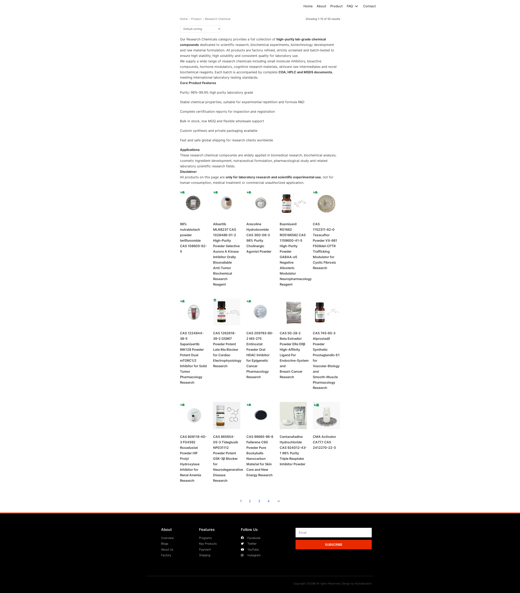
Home (308, 6)
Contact (369, 6)
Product (336, 6)
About (321, 6)
